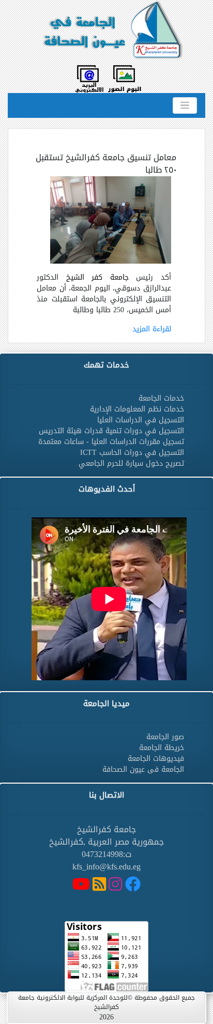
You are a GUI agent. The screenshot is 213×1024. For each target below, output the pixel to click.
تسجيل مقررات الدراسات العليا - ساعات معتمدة (111, 442)
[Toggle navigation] (185, 105)
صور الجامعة (165, 737)
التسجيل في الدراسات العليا (140, 420)
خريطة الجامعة (161, 748)
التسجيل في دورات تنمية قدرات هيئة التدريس (111, 431)
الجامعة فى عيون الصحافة (143, 769)
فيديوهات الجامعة (156, 759)
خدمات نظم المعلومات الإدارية (137, 409)
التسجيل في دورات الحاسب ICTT (132, 453)
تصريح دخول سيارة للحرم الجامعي (131, 463)
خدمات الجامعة (161, 398)
